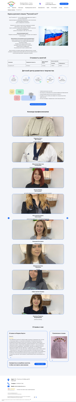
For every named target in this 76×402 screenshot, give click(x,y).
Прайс (48, 7)
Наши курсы (20, 7)
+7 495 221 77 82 (19, 383)
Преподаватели (41, 7)
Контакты (66, 7)
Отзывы (60, 7)
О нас (9, 7)
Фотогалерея (54, 7)
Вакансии (14, 7)
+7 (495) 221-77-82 (49, 3)
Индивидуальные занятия (30, 7)
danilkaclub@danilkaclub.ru (50, 4)
